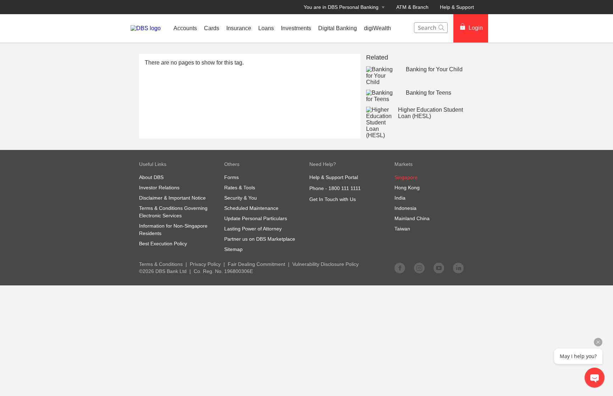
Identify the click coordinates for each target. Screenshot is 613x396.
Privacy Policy (205, 264)
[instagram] (419, 267)
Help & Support (457, 7)
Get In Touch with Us (332, 199)
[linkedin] (458, 267)
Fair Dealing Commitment (256, 264)
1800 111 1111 (344, 188)
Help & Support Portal (333, 177)
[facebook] (399, 267)
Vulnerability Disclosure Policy (325, 264)
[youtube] (438, 267)
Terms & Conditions (161, 264)
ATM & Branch (412, 7)
